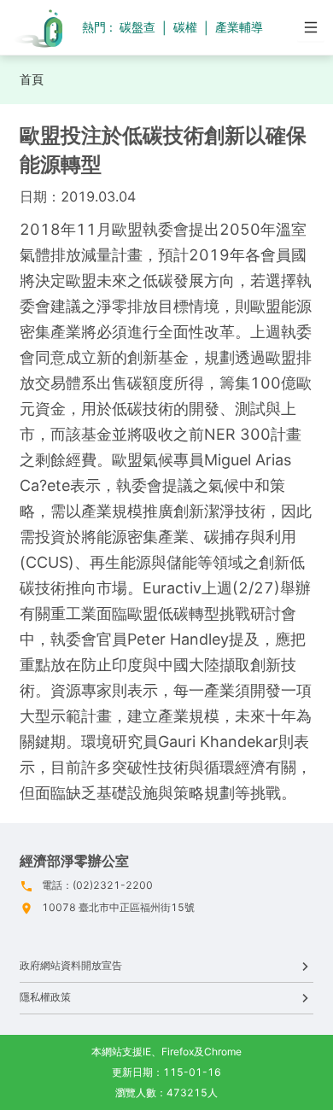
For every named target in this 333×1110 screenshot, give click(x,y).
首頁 (32, 79)
